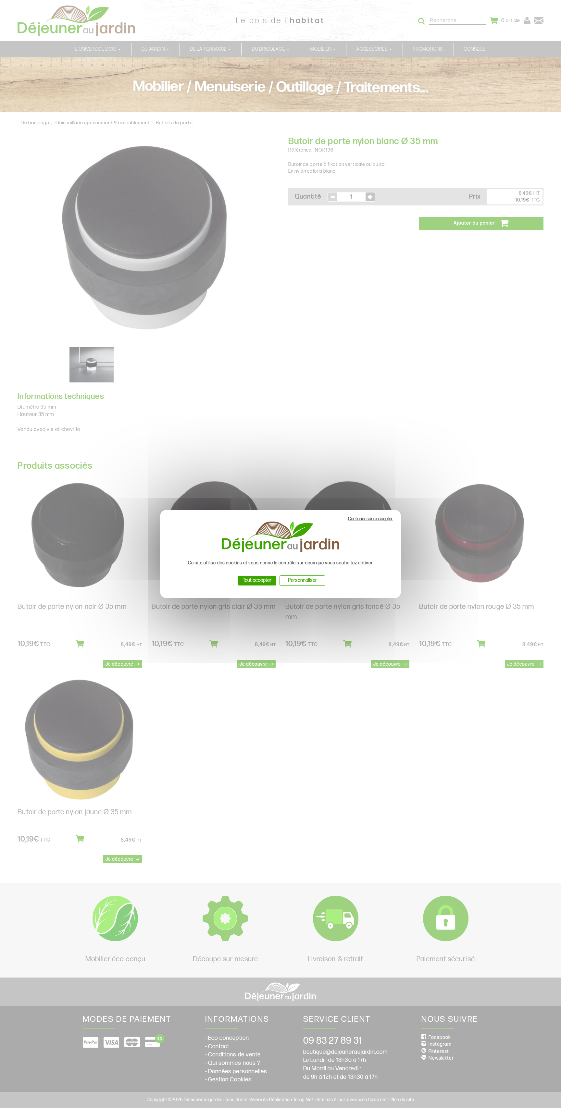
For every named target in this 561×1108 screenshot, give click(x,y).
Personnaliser (302, 580)
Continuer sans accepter (370, 519)
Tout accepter (257, 580)
